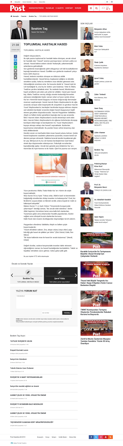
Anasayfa (40, 437)
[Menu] (91, 8)
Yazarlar (50, 8)
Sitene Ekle (42, 2)
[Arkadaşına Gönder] (15, 70)
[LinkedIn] (15, 63)
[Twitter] (15, 60)
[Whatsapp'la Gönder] (15, 67)
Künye (47, 437)
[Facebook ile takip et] (91, 437)
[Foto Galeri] (112, 2)
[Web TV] (107, 2)
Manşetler (17, 2)
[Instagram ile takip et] (100, 437)
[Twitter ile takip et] (96, 437)
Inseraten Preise (36, 8)
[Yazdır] (15, 74)
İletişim (54, 437)
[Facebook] (15, 56)
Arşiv (35, 2)
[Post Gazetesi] (17, 8)
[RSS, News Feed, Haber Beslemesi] (110, 437)
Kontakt (69, 8)
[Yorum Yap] (15, 77)
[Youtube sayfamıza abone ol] (105, 437)
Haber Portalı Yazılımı (19, 443)
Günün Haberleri (27, 2)
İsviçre (78, 8)
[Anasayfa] (11, 2)
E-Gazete (60, 8)
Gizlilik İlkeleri (63, 437)
